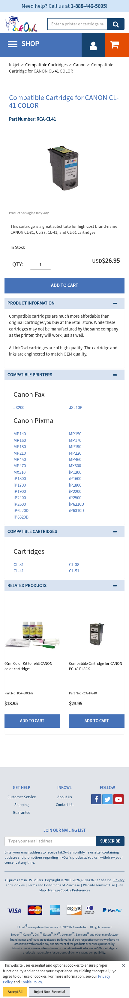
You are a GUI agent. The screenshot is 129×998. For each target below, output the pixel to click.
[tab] (64, 303)
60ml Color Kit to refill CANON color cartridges (28, 666)
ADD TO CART (64, 285)
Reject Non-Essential (49, 991)
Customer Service (22, 797)
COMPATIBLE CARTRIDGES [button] (32, 531)
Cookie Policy (31, 982)
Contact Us (64, 805)
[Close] (123, 966)
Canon (79, 65)
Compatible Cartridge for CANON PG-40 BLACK (95, 666)
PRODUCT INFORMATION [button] (31, 303)
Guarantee (21, 812)
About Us (64, 797)
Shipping (21, 805)
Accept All (15, 991)
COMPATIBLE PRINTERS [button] (30, 375)
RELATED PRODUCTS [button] (27, 585)
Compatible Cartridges (46, 65)
